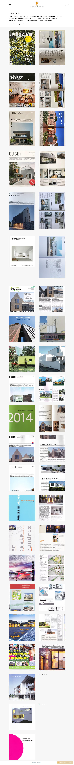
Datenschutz (39, 762)
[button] (10, 5)
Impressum (34, 762)
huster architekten (37, 7)
